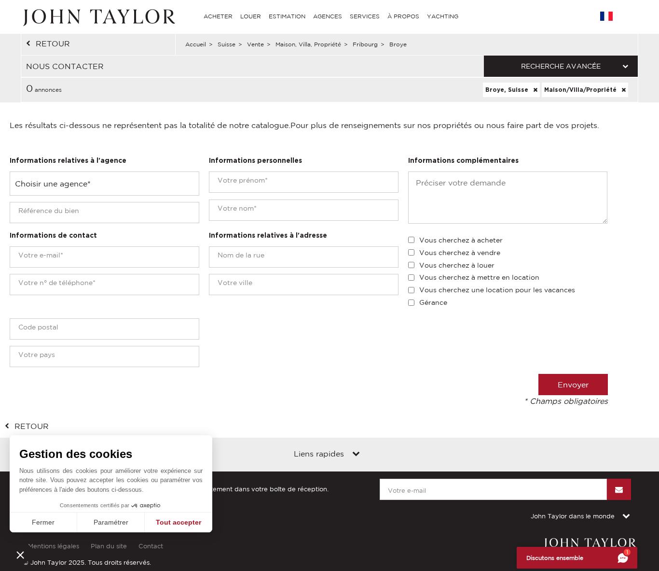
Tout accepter (178, 522)
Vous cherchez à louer (456, 265)
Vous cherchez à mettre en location (479, 277)
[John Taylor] (98, 16)
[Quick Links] (356, 454)
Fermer (43, 522)
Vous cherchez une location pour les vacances (497, 290)
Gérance (433, 302)
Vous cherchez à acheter (461, 240)
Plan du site (109, 546)
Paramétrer (111, 522)
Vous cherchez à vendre (459, 253)
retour (53, 43)
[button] (20, 554)
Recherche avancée (561, 66)
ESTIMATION (287, 16)
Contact (150, 546)
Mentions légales (53, 546)
